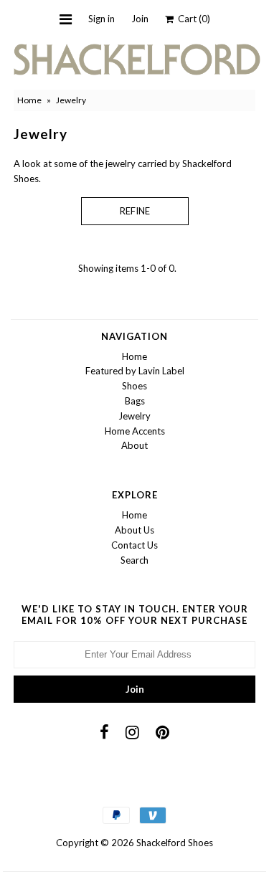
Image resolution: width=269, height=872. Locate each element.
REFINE (135, 211)
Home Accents (135, 431)
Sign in (101, 18)
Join (139, 18)
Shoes (134, 386)
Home (29, 100)
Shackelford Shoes (174, 842)
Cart (192, 18)
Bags (135, 401)
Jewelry (134, 416)
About (134, 445)
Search (134, 560)
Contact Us (134, 545)
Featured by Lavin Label (134, 370)
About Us (134, 530)
